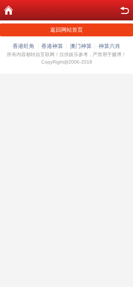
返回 (124, 10)
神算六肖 (109, 46)
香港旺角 (23, 46)
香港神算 (52, 46)
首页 (8, 10)
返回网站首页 (66, 30)
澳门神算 (81, 46)
